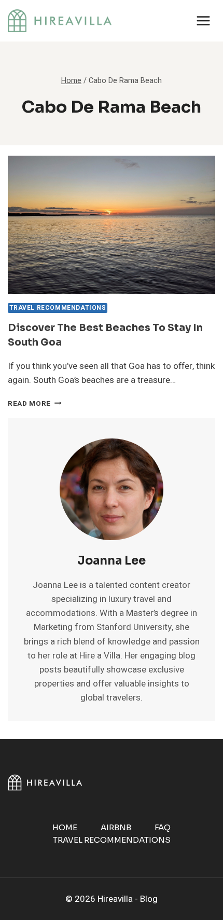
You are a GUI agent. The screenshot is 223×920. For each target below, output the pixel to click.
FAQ (163, 827)
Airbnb (116, 827)
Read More (35, 404)
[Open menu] (203, 20)
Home (64, 827)
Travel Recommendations (57, 308)
